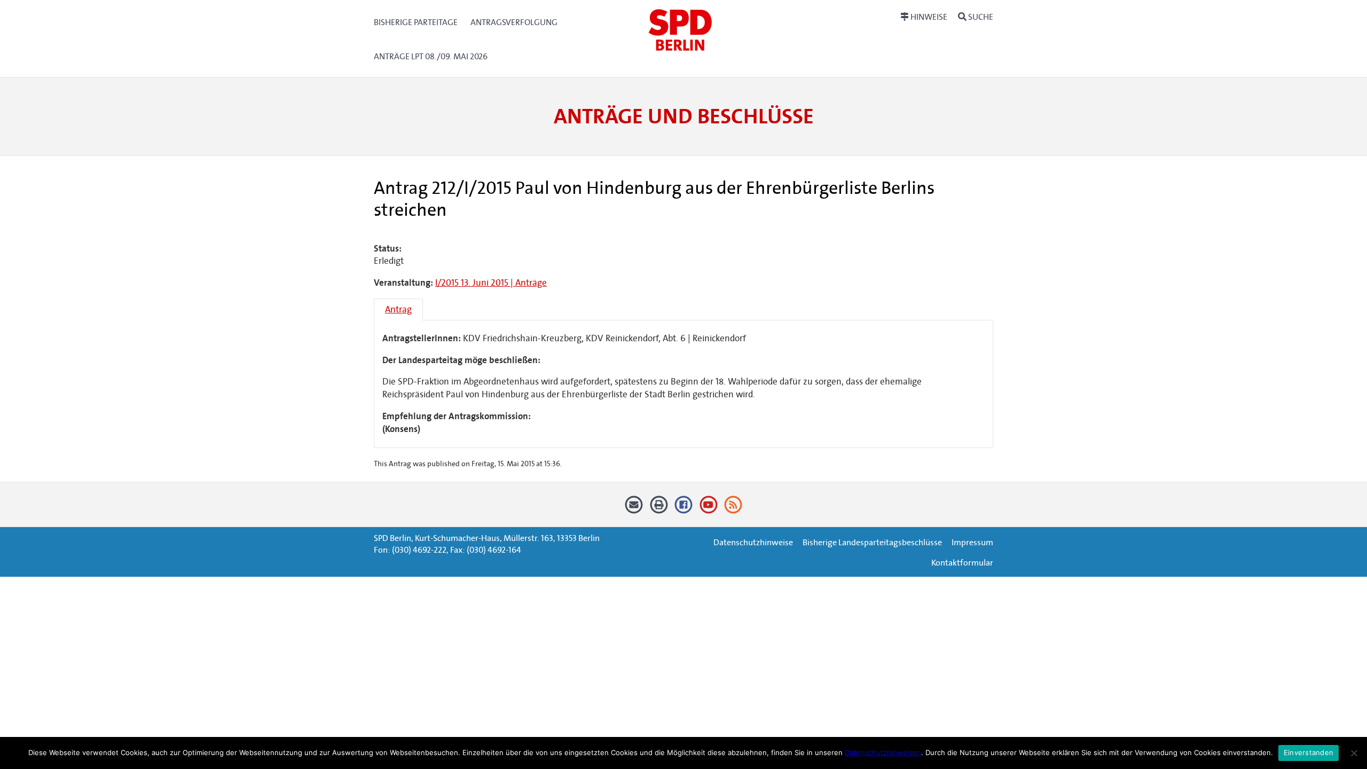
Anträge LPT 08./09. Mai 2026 (431, 56)
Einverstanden (1308, 752)
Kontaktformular (962, 563)
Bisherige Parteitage (416, 22)
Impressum (972, 542)
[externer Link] (683, 508)
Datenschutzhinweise (753, 542)
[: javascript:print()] (658, 508)
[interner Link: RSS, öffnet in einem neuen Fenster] (733, 508)
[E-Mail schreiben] (634, 508)
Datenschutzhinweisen (883, 752)
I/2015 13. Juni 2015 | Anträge (491, 282)
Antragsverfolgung (513, 22)
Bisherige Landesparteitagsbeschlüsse (872, 542)
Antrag (398, 309)
